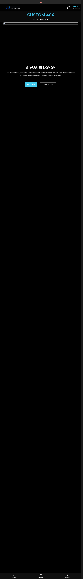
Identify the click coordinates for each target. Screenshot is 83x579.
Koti (35, 20)
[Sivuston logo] (13, 8)
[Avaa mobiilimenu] (3, 8)
